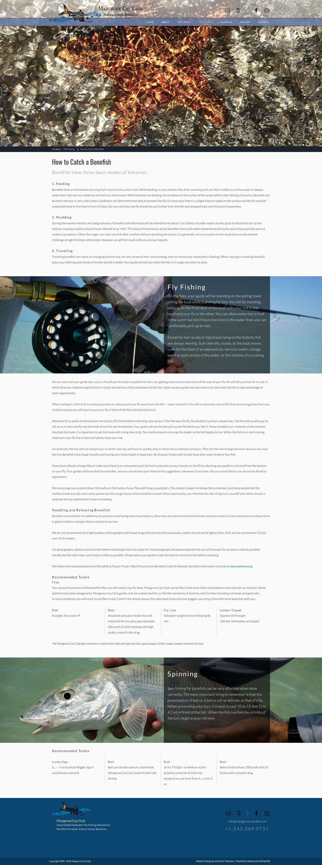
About (165, 22)
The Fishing (69, 149)
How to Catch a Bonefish (92, 149)
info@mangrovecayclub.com (247, 821)
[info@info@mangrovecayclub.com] (227, 10)
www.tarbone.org (241, 566)
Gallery (245, 22)
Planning (226, 22)
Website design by (215, 861)
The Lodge (183, 22)
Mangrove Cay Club (95, 13)
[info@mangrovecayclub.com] (228, 813)
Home (150, 22)
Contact (263, 22)
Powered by (250, 861)
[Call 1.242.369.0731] (238, 10)
